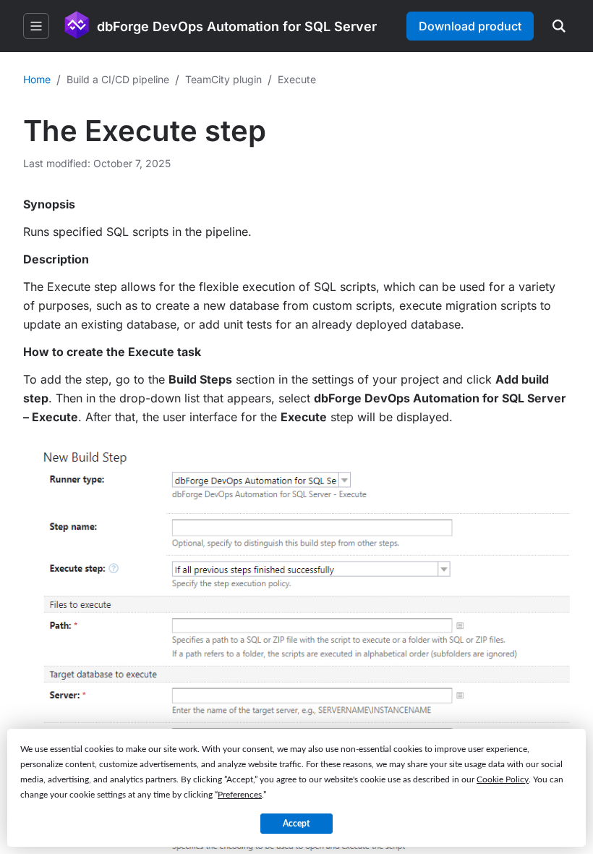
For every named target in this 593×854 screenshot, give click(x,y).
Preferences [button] (240, 794)
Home (37, 79)
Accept (296, 823)
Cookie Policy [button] (503, 779)
